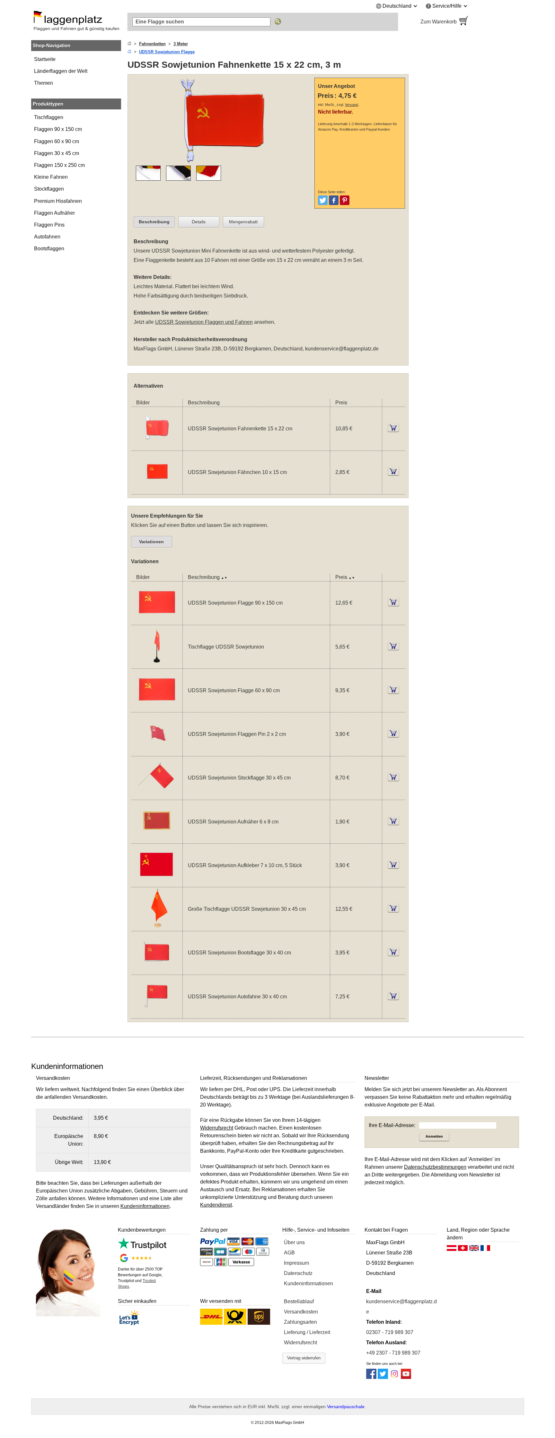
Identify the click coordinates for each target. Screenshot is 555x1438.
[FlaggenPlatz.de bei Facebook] (371, 1377)
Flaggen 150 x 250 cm (59, 165)
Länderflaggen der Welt (60, 71)
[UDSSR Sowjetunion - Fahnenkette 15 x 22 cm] (156, 446)
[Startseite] (129, 43)
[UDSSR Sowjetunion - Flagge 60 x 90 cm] (156, 708)
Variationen (151, 541)
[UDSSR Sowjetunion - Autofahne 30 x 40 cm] (156, 1014)
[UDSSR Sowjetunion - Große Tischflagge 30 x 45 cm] (156, 927)
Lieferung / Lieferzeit (307, 1332)
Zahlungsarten (300, 1322)
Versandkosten (301, 1311)
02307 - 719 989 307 (389, 1332)
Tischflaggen (48, 117)
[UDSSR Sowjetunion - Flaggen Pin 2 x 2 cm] (156, 752)
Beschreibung (154, 221)
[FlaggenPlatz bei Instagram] (394, 1377)
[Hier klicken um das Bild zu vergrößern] (222, 161)
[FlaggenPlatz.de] (76, 22)
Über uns (294, 1242)
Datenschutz (298, 1273)
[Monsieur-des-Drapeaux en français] (485, 1249)
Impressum (296, 1263)
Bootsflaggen (49, 248)
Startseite (45, 59)
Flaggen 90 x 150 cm (58, 129)
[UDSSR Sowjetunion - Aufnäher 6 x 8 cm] (156, 839)
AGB (289, 1252)
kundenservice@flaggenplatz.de (342, 348)
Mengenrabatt (243, 221)
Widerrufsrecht (300, 1342)
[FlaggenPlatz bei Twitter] (383, 1377)
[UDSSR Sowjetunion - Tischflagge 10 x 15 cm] (156, 664)
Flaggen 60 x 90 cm (56, 141)
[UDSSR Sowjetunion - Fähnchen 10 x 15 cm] (156, 490)
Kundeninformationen (308, 1283)
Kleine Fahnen (51, 177)
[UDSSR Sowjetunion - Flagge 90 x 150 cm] (156, 621)
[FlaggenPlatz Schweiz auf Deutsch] (463, 1249)
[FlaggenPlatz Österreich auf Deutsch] (451, 1249)
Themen (43, 83)
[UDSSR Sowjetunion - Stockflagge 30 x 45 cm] (156, 795)
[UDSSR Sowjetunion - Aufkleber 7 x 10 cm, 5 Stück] (156, 883)
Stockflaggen (49, 189)
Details (199, 221)
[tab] (154, 222)
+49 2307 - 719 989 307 (393, 1353)
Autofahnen (47, 236)
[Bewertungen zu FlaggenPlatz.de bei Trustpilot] (142, 1248)
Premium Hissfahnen (58, 201)
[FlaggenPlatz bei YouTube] (406, 1377)
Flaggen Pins (49, 225)
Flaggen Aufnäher (54, 213)
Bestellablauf (299, 1301)
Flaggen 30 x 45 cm (56, 153)
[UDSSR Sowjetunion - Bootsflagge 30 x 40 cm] (156, 970)
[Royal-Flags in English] (474, 1249)
